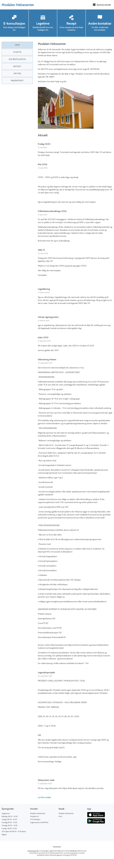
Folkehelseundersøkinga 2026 (52, 211)
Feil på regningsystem (48, 317)
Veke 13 (41, 250)
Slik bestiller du (17, 59)
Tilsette (17, 52)
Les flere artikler (44, 797)
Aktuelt (17, 66)
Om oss (17, 73)
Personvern (57, 847)
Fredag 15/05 (44, 144)
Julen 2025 (43, 337)
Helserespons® (33, 851)
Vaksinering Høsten (47, 359)
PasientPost (17, 80)
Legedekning (44, 289)
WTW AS (73, 851)
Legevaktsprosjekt (46, 672)
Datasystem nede (46, 780)
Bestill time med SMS (104, 5)
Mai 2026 (42, 164)
